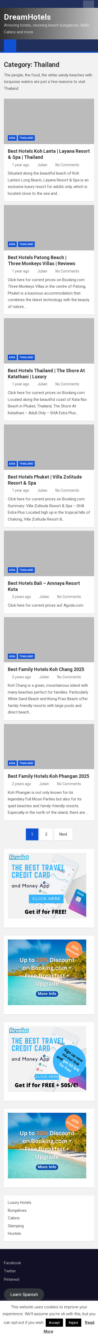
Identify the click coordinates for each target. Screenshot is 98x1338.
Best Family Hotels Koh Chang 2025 (46, 669)
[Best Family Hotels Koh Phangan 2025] (49, 746)
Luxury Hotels (19, 1202)
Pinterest (11, 1279)
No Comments (67, 165)
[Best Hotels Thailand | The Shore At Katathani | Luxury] (49, 341)
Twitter (10, 1271)
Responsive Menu (88, 5)
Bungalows (17, 1210)
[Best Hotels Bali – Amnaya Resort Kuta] (49, 553)
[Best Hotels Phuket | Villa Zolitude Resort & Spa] (49, 447)
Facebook (12, 1263)
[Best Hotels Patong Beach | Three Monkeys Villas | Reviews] (49, 227)
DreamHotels (27, 17)
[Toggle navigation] (22, 45)
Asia (12, 138)
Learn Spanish (24, 1294)
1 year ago (20, 165)
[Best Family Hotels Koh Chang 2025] (49, 640)
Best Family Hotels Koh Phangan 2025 (48, 776)
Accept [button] (54, 1323)
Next (63, 834)
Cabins (14, 1218)
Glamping (16, 1226)
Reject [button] (73, 1323)
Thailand (26, 138)
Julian (42, 165)
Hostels (14, 1233)
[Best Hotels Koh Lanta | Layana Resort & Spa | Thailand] (49, 121)
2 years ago (21, 597)
